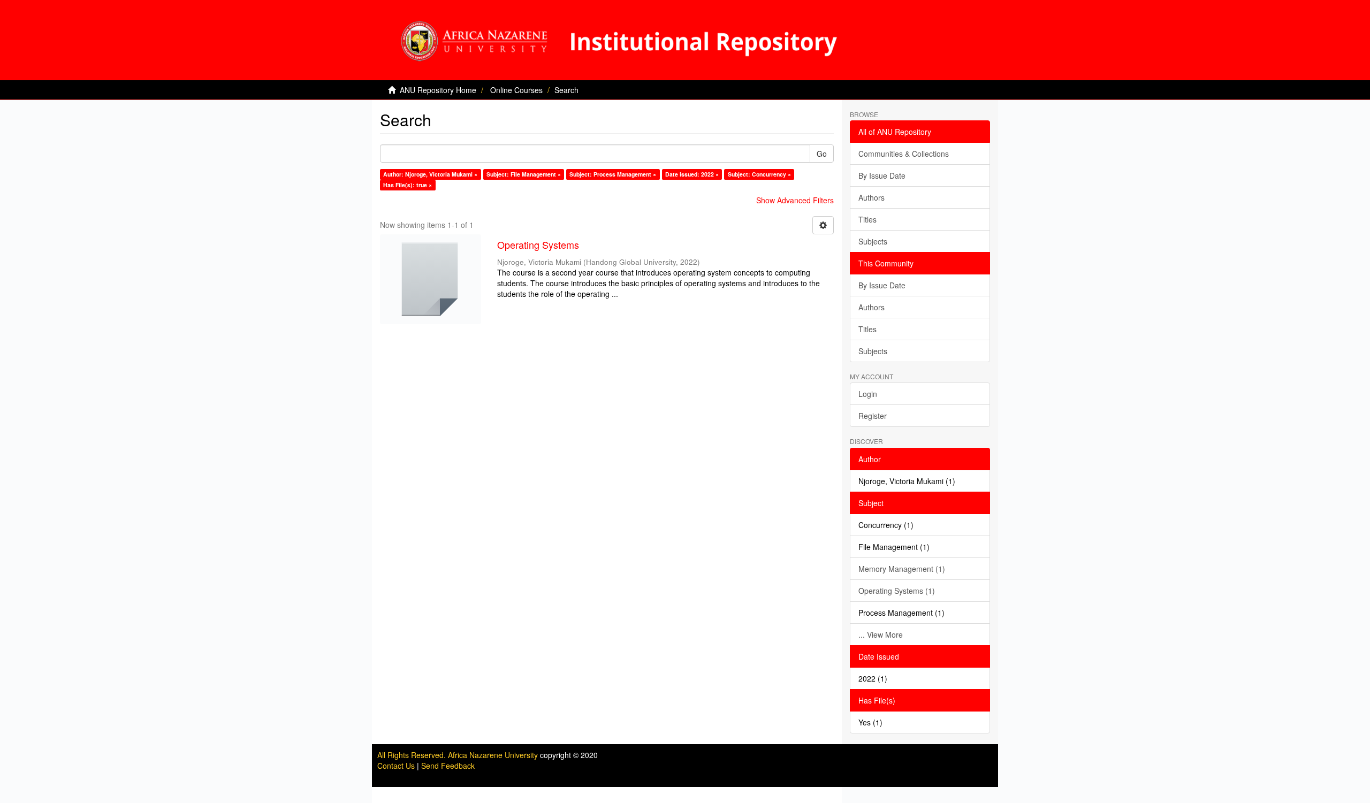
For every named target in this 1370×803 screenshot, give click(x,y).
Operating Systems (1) (896, 590)
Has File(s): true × (407, 185)
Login (867, 393)
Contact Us (396, 765)
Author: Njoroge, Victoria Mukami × (430, 174)
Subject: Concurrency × (759, 174)
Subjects (872, 241)
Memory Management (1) (901, 568)
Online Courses (516, 90)
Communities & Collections (903, 153)
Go (822, 153)
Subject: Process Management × (612, 174)
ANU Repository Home (438, 90)
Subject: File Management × (523, 174)
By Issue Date (881, 175)
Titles (867, 219)
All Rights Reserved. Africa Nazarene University (458, 755)
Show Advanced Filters (795, 200)
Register (872, 415)
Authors (871, 197)
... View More (880, 634)
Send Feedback (448, 765)
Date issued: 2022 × (692, 174)
